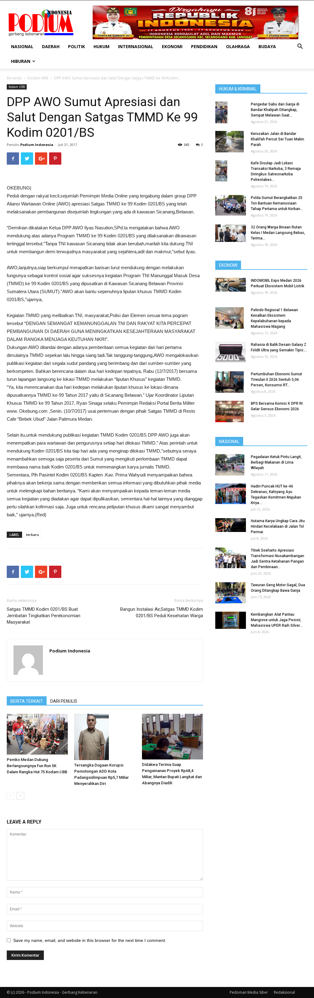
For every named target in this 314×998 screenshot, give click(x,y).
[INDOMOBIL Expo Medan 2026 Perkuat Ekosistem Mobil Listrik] (230, 285)
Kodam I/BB (38, 78)
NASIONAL (22, 46)
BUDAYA (267, 46)
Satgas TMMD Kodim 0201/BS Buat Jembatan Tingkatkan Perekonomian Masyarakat (43, 615)
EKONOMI (172, 46)
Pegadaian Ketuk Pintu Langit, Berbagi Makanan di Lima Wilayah (276, 462)
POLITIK (76, 46)
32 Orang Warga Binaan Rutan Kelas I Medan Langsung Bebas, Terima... (278, 232)
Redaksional (284, 992)
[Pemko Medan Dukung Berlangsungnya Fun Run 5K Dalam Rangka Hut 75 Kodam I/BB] (37, 734)
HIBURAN (20, 61)
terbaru (32, 534)
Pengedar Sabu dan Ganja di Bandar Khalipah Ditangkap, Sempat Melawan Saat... (275, 109)
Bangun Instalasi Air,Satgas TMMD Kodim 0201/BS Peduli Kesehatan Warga (161, 612)
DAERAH (50, 46)
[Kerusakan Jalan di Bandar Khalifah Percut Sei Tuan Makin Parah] (229, 141)
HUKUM (101, 46)
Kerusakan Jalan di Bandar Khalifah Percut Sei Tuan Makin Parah (277, 139)
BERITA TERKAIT (26, 701)
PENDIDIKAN (204, 46)
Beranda (14, 78)
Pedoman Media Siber (249, 992)
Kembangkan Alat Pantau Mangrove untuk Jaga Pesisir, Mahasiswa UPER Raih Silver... (276, 620)
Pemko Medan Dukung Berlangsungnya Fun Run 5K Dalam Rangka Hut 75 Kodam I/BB (37, 765)
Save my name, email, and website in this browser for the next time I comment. (89, 940)
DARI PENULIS (63, 701)
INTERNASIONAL (135, 46)
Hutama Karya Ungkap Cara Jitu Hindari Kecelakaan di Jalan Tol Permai (278, 526)
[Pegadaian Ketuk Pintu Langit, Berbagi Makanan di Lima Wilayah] (229, 465)
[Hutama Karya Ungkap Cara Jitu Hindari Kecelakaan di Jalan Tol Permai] (230, 525)
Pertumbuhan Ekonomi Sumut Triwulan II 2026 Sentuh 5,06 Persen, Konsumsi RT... (276, 379)
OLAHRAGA (238, 46)
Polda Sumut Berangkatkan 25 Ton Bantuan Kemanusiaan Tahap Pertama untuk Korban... (277, 203)
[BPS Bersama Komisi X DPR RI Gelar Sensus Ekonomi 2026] (229, 411)
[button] (300, 47)
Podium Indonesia (36, 144)
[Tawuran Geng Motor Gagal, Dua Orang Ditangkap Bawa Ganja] (230, 592)
